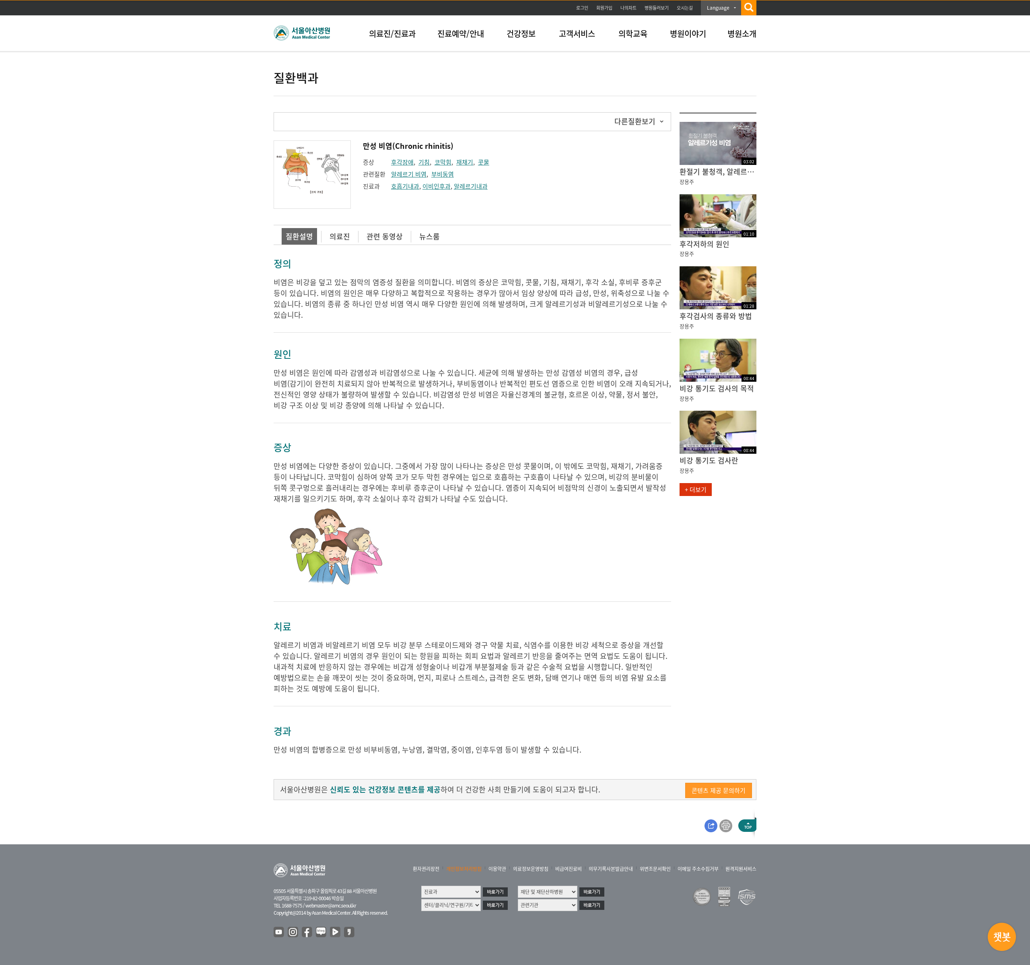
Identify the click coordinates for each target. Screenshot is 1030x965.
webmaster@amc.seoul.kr (330, 905)
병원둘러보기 (657, 7)
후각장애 (402, 162)
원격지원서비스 (740, 868)
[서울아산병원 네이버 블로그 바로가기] (321, 932)
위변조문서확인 (655, 868)
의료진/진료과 (392, 33)
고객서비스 (577, 33)
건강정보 (521, 33)
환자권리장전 (426, 868)
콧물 (483, 162)
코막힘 (443, 162)
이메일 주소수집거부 (698, 868)
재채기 (464, 162)
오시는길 (685, 7)
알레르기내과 (471, 186)
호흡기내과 (405, 186)
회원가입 (604, 7)
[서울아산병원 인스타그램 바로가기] (293, 932)
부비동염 (442, 174)
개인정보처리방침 (464, 868)
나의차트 (628, 7)
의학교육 (632, 33)
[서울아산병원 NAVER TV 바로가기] (335, 932)
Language (718, 7)
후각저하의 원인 (704, 244)
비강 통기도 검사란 (709, 460)
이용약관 (497, 868)
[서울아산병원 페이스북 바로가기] (307, 932)
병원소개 (741, 33)
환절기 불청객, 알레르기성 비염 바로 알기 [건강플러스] (718, 171)
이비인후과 (436, 186)
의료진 (340, 236)
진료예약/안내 (460, 33)
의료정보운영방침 (530, 868)
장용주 (687, 181)
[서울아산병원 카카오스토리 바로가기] (349, 932)
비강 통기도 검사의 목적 (717, 388)
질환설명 (299, 236)
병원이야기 (688, 33)
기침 (424, 162)
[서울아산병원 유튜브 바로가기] (279, 932)
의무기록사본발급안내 (611, 868)
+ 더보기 (696, 489)
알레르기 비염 (408, 174)
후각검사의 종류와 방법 (716, 316)
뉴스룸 (429, 236)
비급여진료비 (568, 868)
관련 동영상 (385, 236)
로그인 (582, 7)
